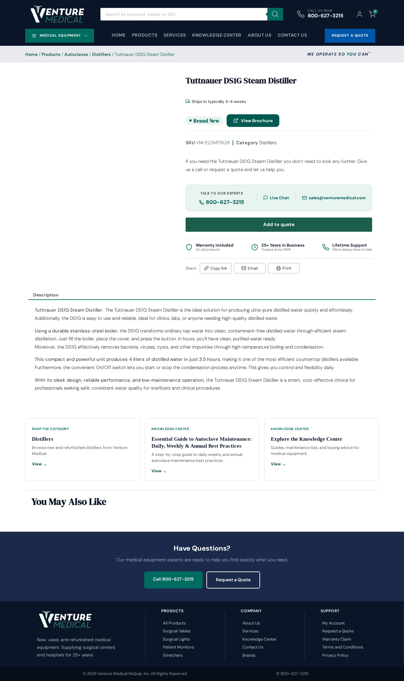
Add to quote (278, 224)
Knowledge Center (216, 35)
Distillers (101, 54)
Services (174, 35)
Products (144, 35)
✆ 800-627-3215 (292, 673)
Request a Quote (233, 579)
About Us (259, 35)
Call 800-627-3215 (173, 579)
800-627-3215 (325, 16)
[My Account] (359, 14)
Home (119, 35)
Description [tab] (46, 295)
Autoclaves (76, 54)
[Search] (275, 14)
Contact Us (292, 35)
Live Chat (279, 197)
